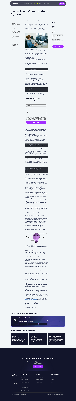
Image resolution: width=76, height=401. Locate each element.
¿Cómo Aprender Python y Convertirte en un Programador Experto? (16, 50)
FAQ (12, 377)
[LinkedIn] (16, 384)
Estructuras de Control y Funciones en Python (16, 32)
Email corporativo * (28, 107)
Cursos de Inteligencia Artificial (25, 387)
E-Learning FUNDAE (53, 376)
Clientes (52, 382)
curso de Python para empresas (31, 299)
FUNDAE (44, 3)
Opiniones (52, 384)
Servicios (52, 377)
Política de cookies (24, 394)
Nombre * (53, 26)
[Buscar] (57, 3)
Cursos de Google (24, 384)
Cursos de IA (36, 3)
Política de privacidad (15, 394)
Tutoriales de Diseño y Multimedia (41, 384)
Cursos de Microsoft (24, 377)
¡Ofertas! (40, 3)
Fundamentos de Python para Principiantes (16, 27)
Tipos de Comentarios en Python (16, 34)
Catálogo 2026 (26, 3)
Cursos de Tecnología (24, 379)
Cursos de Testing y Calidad (25, 382)
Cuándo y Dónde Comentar (15, 45)
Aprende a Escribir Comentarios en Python (16, 24)
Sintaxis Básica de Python (15, 29)
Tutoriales (12, 7)
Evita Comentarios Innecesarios (15, 48)
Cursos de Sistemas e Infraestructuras (27, 390)
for (45, 79)
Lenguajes (16, 7)
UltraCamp (52, 379)
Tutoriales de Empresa (39, 382)
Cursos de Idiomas (24, 385)
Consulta (27, 111)
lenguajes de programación (32, 60)
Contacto (13, 381)
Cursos (31, 3)
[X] (12, 383)
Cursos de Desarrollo (24, 376)
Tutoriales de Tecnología (39, 379)
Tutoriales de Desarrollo (39, 376)
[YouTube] (14, 384)
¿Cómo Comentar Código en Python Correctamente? (16, 41)
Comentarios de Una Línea (15, 37)
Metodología (52, 385)
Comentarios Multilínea (16, 39)
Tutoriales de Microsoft (39, 377)
